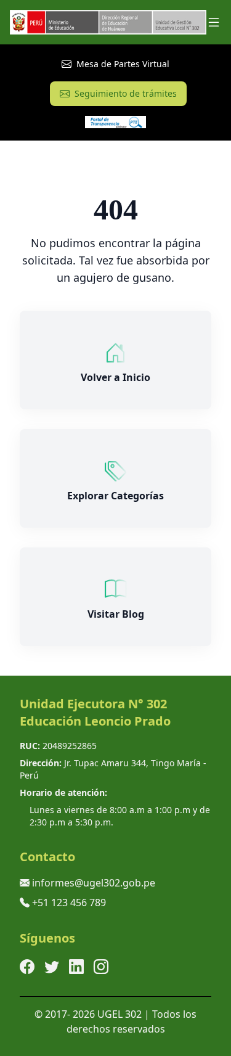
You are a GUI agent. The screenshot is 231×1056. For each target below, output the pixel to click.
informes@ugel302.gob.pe (93, 883)
